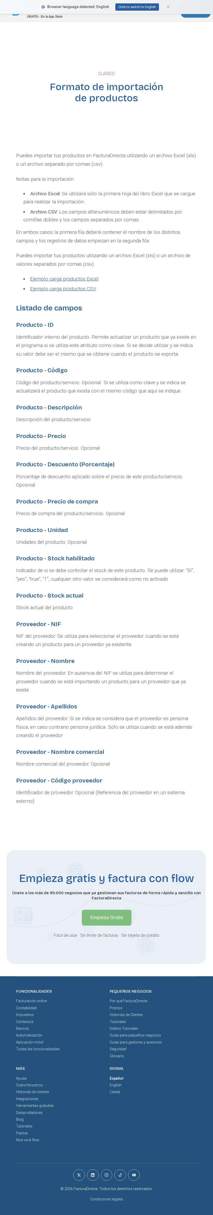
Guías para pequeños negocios (135, 1035)
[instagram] (106, 1175)
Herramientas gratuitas (35, 1106)
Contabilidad (26, 1008)
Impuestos (25, 1015)
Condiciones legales (106, 1199)
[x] (79, 1175)
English (116, 1085)
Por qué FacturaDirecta (128, 1001)
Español (116, 1078)
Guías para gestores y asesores (136, 1042)
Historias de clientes (32, 1092)
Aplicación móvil (29, 1042)
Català (115, 1092)
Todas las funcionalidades (38, 1049)
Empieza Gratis (106, 917)
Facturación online (31, 1001)
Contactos (25, 1022)
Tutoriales (118, 1022)
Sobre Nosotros (29, 1085)
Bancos (22, 1028)
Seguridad (118, 1049)
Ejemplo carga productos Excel (64, 279)
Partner (22, 1133)
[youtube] (134, 1175)
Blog (20, 1119)
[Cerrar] (3, 10)
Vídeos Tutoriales (124, 1028)
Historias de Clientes (126, 1015)
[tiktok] (120, 1175)
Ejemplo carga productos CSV (63, 289)
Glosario (117, 1056)
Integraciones (27, 1099)
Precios (116, 1008)
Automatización (29, 1035)
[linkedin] (93, 1175)
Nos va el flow (27, 1140)
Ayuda (21, 1078)
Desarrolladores (29, 1113)
